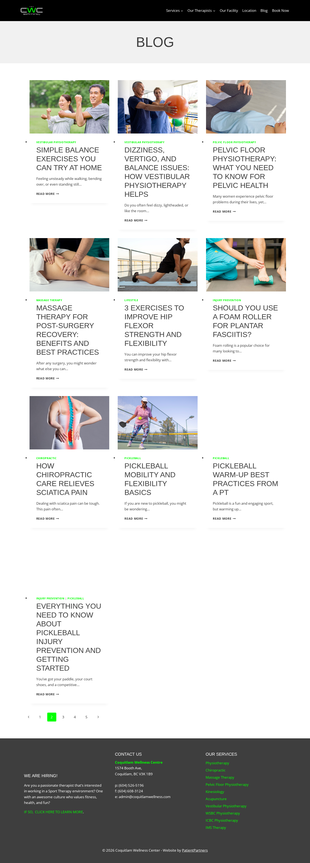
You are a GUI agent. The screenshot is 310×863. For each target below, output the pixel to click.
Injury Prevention (227, 300)
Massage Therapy (49, 300)
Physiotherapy (217, 763)
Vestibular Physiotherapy (56, 142)
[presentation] (69, 106)
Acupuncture (216, 798)
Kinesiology (215, 791)
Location (249, 10)
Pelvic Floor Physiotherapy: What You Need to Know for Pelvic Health (244, 167)
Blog (264, 10)
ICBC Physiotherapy (222, 820)
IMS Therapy (216, 827)
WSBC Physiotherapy (223, 813)
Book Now (280, 10)
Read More (47, 194)
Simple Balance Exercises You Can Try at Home (69, 159)
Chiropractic (46, 458)
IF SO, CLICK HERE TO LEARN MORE (53, 811)
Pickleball (132, 458)
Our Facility (229, 10)
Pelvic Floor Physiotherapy (234, 142)
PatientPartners (195, 850)
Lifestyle (131, 300)
